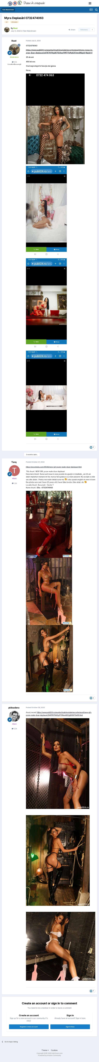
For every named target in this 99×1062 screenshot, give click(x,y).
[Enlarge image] (49, 524)
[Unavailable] (57, 763)
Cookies (54, 1050)
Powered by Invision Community (49, 1055)
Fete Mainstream (29, 31)
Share (72, 30)
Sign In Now (70, 1027)
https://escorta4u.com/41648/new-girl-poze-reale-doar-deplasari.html (54, 467)
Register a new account (29, 1027)
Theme (45, 1050)
